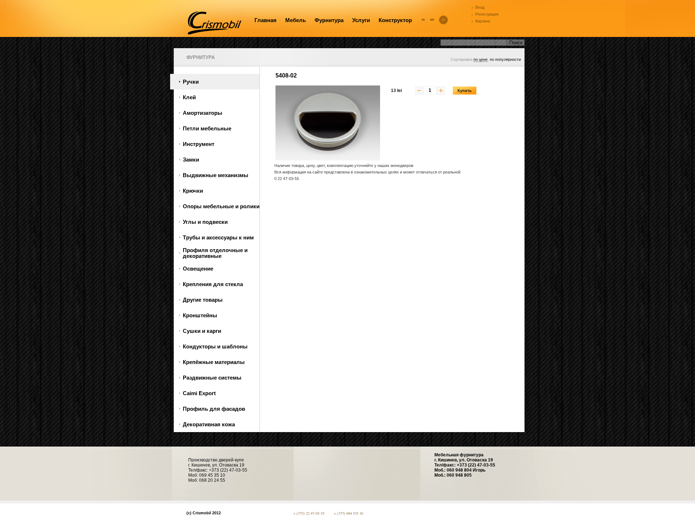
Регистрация (486, 14)
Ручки (191, 82)
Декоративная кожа (209, 424)
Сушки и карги (202, 331)
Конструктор (395, 20)
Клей (189, 97)
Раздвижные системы (212, 378)
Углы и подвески (205, 222)
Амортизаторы (202, 113)
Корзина (482, 21)
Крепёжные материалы (214, 362)
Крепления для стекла (213, 284)
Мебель (295, 20)
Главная (265, 20)
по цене (480, 59)
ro (443, 19)
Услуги (361, 20)
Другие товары (203, 300)
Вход (479, 7)
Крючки (193, 191)
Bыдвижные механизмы (215, 175)
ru (423, 19)
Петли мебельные (207, 128)
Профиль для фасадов (214, 409)
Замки (191, 160)
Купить (465, 90)
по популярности (505, 59)
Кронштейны (200, 315)
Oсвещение (198, 269)
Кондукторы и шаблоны (215, 347)
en (432, 19)
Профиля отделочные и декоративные (215, 253)
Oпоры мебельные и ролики (221, 206)
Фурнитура (329, 20)
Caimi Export (199, 393)
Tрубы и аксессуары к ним (218, 237)
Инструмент (198, 144)
